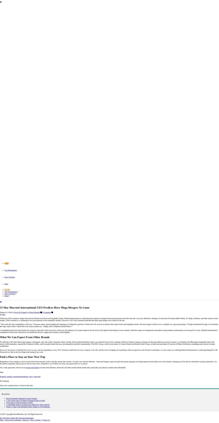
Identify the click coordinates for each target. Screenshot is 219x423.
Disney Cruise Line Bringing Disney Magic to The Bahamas (28, 407)
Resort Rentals (34, 312)
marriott (9, 377)
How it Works (36, 420)
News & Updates (20, 312)
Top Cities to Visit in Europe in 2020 (19, 403)
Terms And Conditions (13, 420)
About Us (25, 420)
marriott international (20, 377)
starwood (37, 377)
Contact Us (46, 420)
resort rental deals (32, 368)
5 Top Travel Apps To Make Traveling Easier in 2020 (25, 401)
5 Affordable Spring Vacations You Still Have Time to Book (27, 405)
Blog (2, 420)
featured (3, 377)
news (31, 377)
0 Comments (46, 312)
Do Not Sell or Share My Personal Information (17, 418)
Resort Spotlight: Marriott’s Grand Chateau (21, 398)
